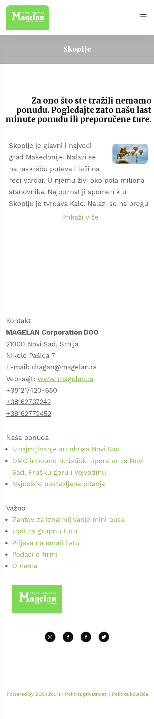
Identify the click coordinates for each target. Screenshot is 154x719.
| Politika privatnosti (84, 694)
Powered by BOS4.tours (34, 694)
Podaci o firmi (35, 554)
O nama (24, 566)
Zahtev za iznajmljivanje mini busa (68, 520)
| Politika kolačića (128, 694)
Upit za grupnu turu (44, 531)
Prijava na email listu (46, 543)
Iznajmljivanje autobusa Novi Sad (66, 449)
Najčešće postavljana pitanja (58, 484)
